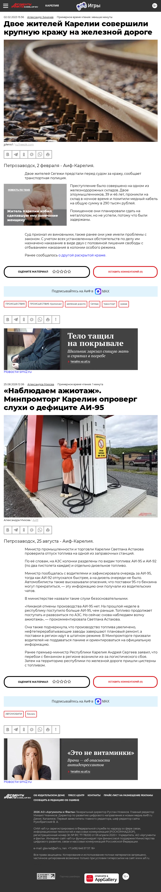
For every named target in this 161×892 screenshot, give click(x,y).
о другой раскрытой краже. (82, 255)
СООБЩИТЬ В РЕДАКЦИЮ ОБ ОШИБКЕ (56, 800)
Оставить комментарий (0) (125, 271)
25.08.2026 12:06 (14, 384)
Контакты (94, 795)
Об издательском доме (49, 795)
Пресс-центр (76, 795)
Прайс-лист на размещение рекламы (128, 795)
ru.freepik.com (24, 144)
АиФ (35, 520)
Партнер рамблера (70, 876)
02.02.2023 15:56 (14, 17)
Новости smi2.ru (18, 372)
